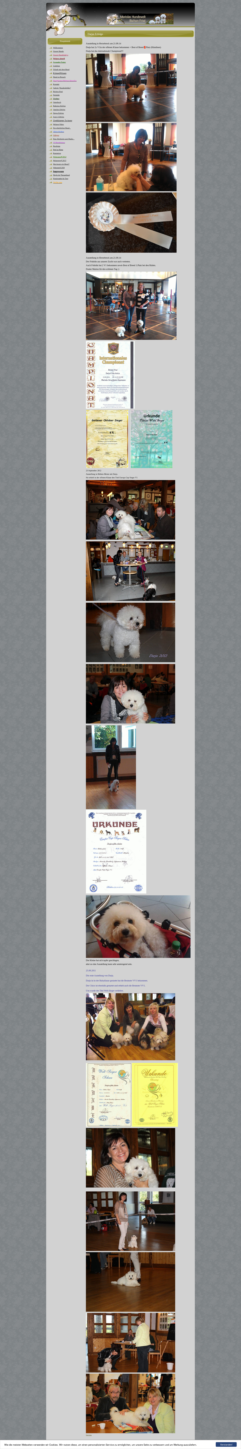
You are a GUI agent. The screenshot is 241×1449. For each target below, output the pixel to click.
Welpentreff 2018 (59, 168)
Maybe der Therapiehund (61, 175)
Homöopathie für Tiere (60, 179)
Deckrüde (56, 95)
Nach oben (89, 1435)
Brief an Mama (58, 150)
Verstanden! (226, 1444)
